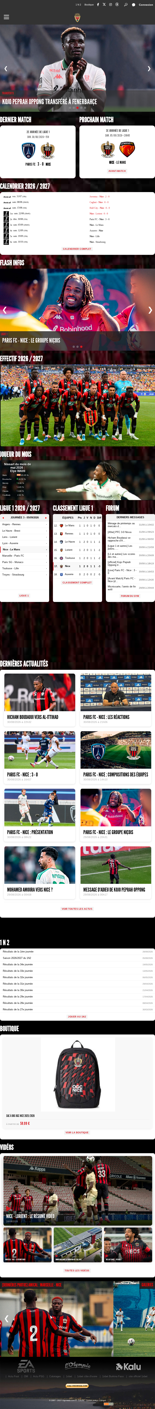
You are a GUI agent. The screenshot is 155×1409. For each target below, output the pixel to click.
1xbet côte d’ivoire (87, 1376)
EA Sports (26, 1366)
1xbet (69, 1376)
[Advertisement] (77, 632)
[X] (104, 5)
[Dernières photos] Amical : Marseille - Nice (31, 1285)
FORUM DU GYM (130, 596)
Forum (112, 508)
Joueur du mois (15, 454)
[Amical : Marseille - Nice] (56, 1319)
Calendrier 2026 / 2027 (25, 186)
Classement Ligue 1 (73, 508)
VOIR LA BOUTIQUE (77, 1132)
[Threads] (117, 5)
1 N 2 (78, 4)
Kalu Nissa (128, 1366)
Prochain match (96, 120)
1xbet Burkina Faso (113, 1376)
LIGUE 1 (24, 595)
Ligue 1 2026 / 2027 (20, 508)
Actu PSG (38, 1376)
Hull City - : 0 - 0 (100, 208)
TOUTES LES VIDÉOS (77, 1270)
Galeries (147, 1284)
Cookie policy (92, 1400)
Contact (102, 1400)
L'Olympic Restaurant (77, 1366)
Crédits (81, 1400)
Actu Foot (13, 1376)
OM (26, 1376)
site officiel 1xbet (138, 1376)
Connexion (146, 4)
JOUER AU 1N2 (77, 1016)
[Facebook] (98, 4)
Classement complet (77, 582)
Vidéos (7, 1147)
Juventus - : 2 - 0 (99, 196)
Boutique (89, 4)
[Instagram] (110, 4)
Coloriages (55, 1376)
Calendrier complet (77, 249)
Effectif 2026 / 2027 (21, 358)
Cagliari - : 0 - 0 (99, 202)
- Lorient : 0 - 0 (99, 213)
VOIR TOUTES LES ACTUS (77, 909)
